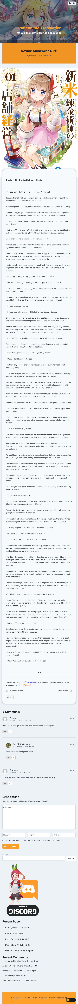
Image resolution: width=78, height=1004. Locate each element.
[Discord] (74, 3)
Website (57, 835)
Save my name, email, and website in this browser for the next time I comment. (34, 840)
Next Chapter (63, 690)
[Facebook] (70, 3)
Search (5, 855)
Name (6, 835)
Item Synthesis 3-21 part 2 (17, 928)
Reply (72, 718)
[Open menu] (39, 41)
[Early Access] (31, 682)
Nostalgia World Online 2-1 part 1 (23, 980)
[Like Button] (7, 697)
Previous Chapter (16, 690)
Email (31, 835)
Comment (8, 807)
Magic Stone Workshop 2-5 (17, 939)
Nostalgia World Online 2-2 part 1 (23, 966)
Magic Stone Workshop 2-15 (17, 945)
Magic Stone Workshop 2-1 (21, 975)
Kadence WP (62, 998)
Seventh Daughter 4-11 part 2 (26, 971)
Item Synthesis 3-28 (14, 933)
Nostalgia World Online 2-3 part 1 (19, 951)
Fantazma (32, 56)
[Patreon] (27, 685)
